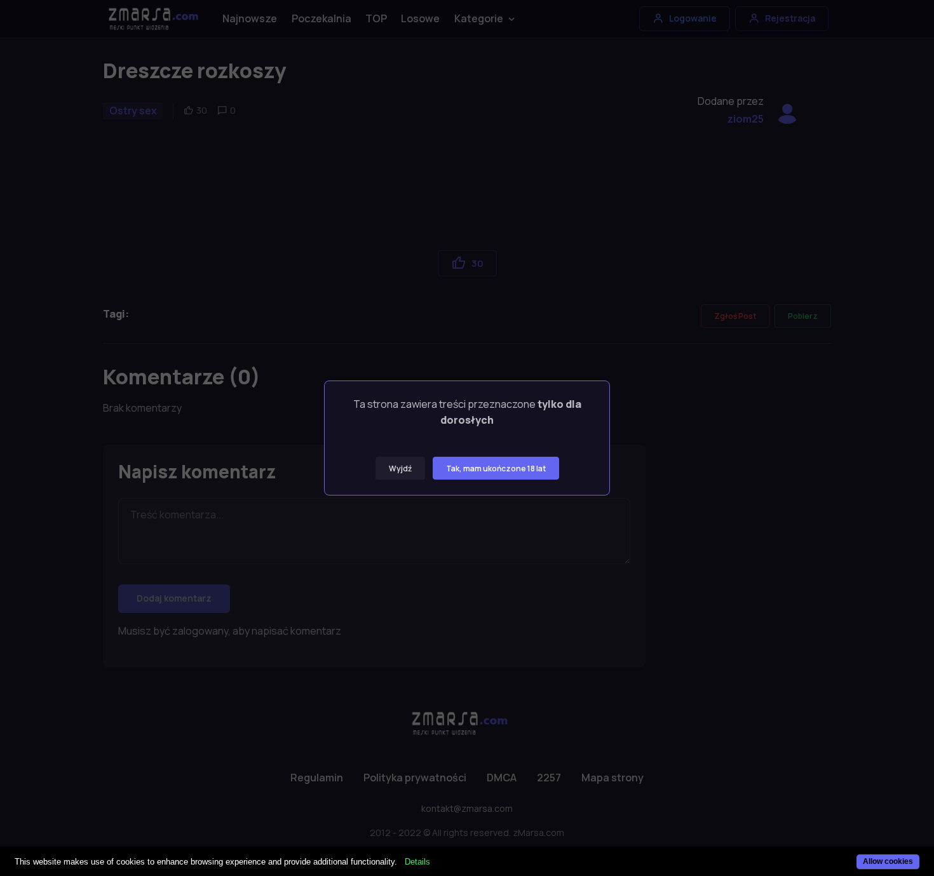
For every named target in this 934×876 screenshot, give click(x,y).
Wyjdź (400, 468)
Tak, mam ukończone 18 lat (496, 468)
